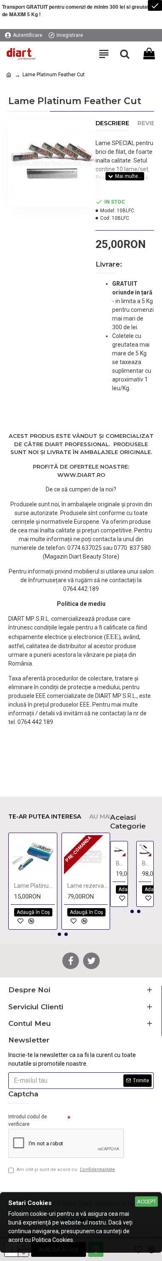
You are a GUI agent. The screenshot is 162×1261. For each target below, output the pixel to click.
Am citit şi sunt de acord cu (66, 1169)
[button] (52, 934)
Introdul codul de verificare (27, 1120)
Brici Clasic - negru (147, 863)
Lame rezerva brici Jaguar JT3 (87, 885)
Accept (146, 1201)
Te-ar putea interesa (44, 816)
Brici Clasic (120, 863)
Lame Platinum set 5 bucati (34, 885)
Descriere (112, 123)
